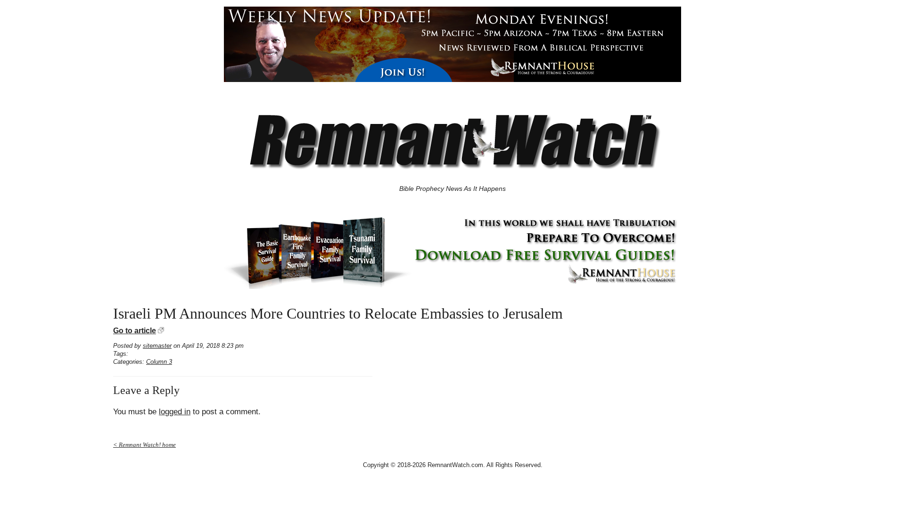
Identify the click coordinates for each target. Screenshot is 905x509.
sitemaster (157, 345)
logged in (174, 411)
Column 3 (159, 361)
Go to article (134, 331)
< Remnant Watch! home (144, 444)
